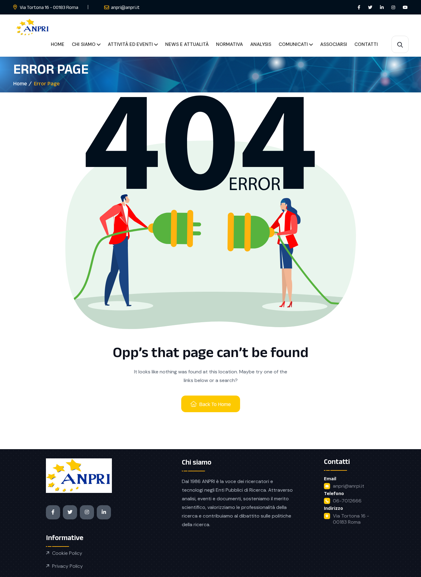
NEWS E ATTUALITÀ (187, 44)
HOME (57, 44)
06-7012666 (347, 501)
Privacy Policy (67, 566)
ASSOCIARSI (333, 44)
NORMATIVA (229, 44)
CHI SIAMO (84, 44)
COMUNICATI (293, 44)
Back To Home (215, 404)
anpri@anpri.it (125, 7)
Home (20, 83)
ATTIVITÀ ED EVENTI (130, 44)
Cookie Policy (67, 553)
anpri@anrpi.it (348, 486)
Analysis (260, 44)
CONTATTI (366, 44)
